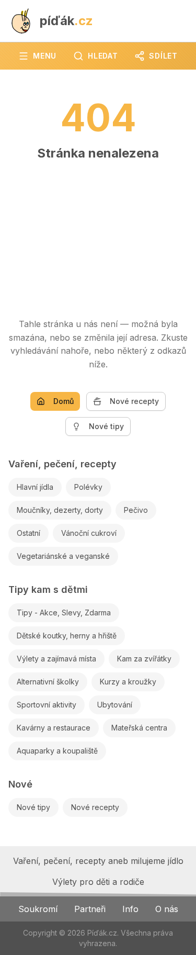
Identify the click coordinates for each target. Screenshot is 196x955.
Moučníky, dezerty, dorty (60, 509)
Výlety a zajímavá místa (56, 658)
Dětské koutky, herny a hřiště (67, 635)
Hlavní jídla (35, 486)
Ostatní (28, 533)
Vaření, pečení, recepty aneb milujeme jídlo (98, 861)
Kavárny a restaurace (53, 727)
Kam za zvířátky (144, 658)
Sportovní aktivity (46, 704)
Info (130, 909)
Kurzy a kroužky (128, 681)
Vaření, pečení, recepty (62, 463)
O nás (166, 909)
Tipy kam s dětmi (48, 589)
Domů (63, 401)
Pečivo (136, 509)
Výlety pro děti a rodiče (98, 882)
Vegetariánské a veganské (63, 556)
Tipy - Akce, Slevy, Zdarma (64, 612)
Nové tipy (106, 426)
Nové (20, 784)
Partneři (90, 909)
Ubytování (114, 704)
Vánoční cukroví (89, 533)
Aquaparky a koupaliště (57, 750)
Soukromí (37, 909)
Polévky (88, 486)
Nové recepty (134, 401)
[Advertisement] (98, 234)
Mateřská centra (139, 727)
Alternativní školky (48, 681)
